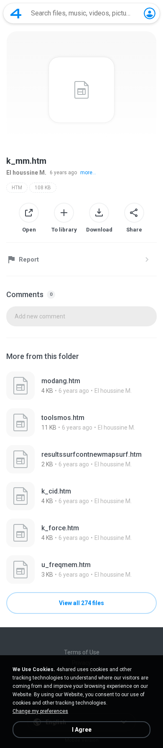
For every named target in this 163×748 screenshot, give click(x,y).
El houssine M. (26, 172)
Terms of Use (81, 652)
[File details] (81, 385)
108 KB (43, 188)
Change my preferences (40, 711)
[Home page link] (15, 13)
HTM (17, 188)
